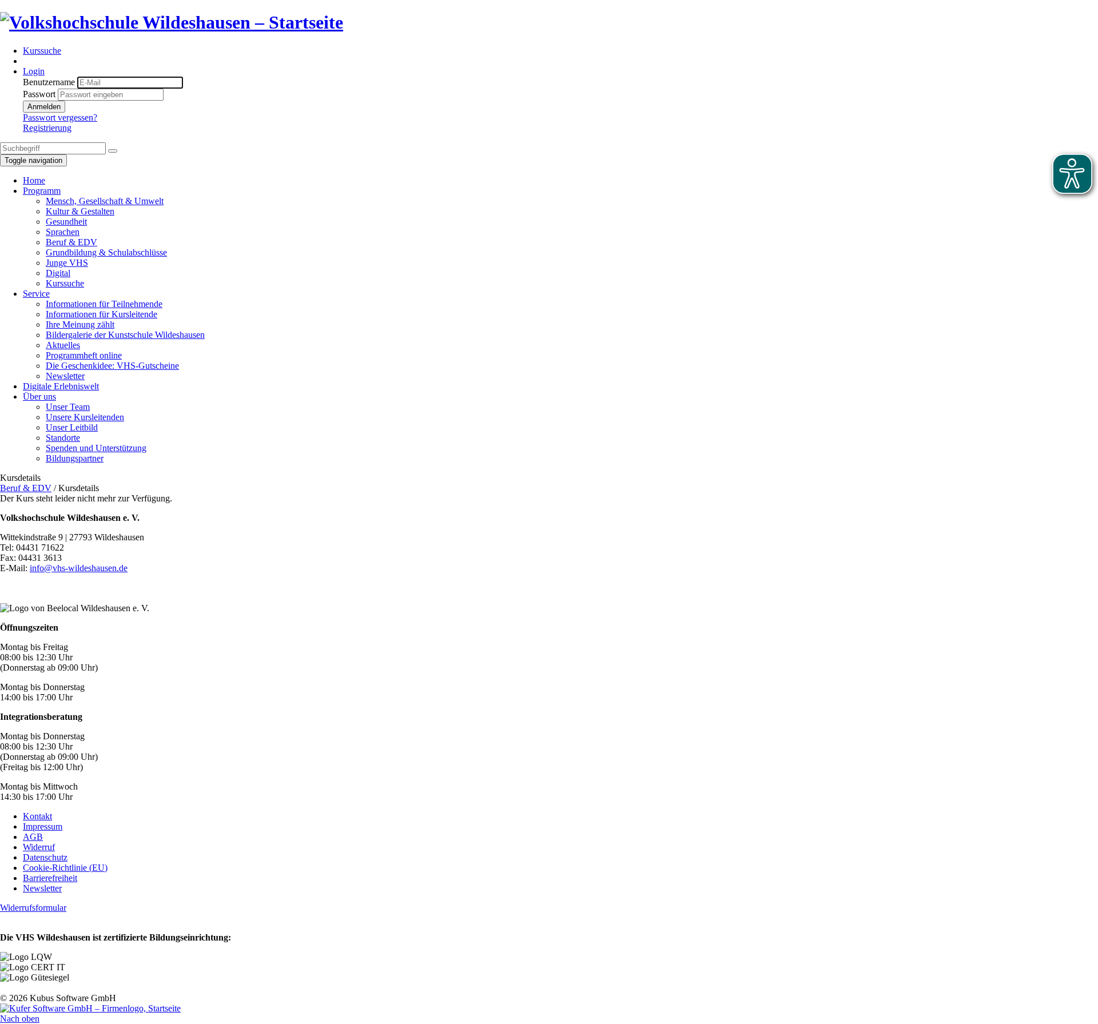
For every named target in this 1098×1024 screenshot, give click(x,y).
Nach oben (19, 1018)
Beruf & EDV (25, 488)
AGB (33, 837)
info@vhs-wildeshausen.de (79, 568)
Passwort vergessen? (60, 117)
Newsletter (42, 888)
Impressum (42, 826)
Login (34, 71)
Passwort (39, 94)
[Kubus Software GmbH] (90, 1008)
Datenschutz (45, 857)
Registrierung (47, 128)
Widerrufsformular (33, 908)
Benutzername (49, 82)
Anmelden (44, 106)
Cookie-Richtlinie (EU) (65, 867)
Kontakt (37, 816)
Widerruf (39, 847)
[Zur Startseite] (171, 22)
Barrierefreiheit (50, 878)
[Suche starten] (112, 151)
